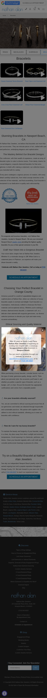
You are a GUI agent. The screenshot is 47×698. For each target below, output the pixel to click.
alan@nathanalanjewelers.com (21, 359)
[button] (42, 330)
